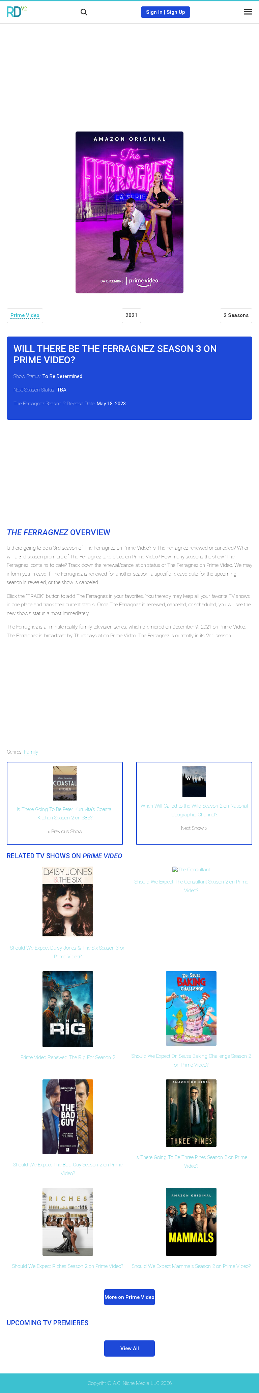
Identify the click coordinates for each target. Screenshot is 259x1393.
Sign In (154, 12)
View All (129, 1348)
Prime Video (24, 315)
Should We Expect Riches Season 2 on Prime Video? (67, 1266)
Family (31, 752)
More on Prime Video (129, 1297)
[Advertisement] (129, 72)
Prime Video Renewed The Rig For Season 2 (68, 1057)
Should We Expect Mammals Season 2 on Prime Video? (191, 1266)
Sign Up (176, 12)
